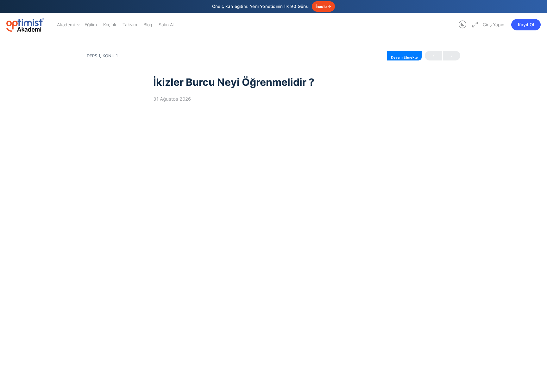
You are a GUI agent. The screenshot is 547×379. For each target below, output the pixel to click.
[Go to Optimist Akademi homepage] (25, 24)
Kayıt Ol (526, 24)
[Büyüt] (474, 24)
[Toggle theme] (462, 24)
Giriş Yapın (493, 24)
